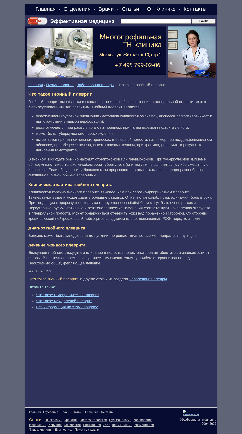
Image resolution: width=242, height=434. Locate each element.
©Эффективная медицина (197, 419)
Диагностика (63, 429)
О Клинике (161, 9)
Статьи (130, 9)
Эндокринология (41, 429)
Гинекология (53, 420)
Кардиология (142, 420)
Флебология (72, 424)
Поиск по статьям (87, 429)
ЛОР (106, 424)
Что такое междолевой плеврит (64, 301)
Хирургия (55, 424)
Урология (71, 420)
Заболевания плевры (95, 85)
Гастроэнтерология (93, 420)
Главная (46, 9)
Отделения (77, 9)
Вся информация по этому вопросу (67, 307)
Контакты (195, 9)
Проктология (92, 424)
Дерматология (122, 424)
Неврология (37, 424)
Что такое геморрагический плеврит (67, 295)
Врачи (106, 9)
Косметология (144, 424)
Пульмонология (60, 85)
